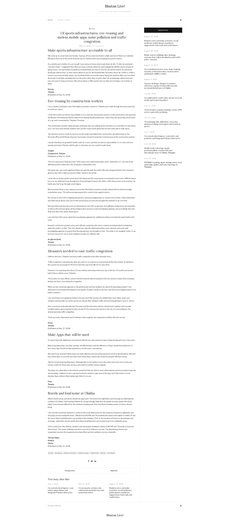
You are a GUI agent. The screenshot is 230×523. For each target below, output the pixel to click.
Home (50, 20)
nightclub (94, 453)
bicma (50, 453)
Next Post (114, 470)
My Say (92, 28)
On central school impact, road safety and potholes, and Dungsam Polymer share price (60, 490)
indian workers (70, 453)
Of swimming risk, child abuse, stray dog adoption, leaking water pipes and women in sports (162, 124)
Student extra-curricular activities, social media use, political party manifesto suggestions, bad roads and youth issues (120, 492)
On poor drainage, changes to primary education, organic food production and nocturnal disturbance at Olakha (160, 85)
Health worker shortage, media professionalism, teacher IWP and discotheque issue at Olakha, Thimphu (159, 150)
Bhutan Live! (115, 6)
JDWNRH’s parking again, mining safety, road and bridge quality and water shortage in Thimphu (163, 164)
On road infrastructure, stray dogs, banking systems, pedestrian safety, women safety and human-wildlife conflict (162, 71)
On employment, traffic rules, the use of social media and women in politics (163, 99)
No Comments (98, 46)
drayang (58, 453)
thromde (111, 453)
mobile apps (83, 453)
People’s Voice (64, 20)
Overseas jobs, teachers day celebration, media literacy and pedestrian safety (91, 490)
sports (103, 453)
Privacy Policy (54, 505)
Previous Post (70, 470)
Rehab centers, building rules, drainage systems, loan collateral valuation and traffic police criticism (162, 57)
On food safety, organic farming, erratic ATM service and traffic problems (163, 111)
